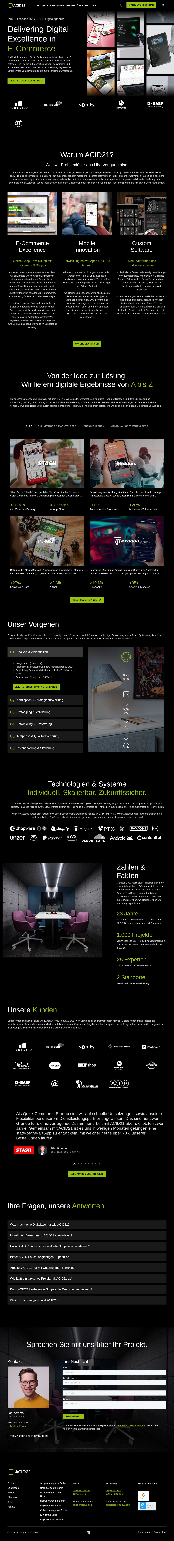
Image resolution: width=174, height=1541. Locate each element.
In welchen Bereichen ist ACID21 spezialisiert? (41, 1235)
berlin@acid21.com (82, 1505)
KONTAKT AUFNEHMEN (141, 5)
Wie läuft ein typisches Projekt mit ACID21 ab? (41, 1278)
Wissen (70, 5)
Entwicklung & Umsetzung (31, 724)
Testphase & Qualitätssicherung (34, 736)
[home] (16, 5)
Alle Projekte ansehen (87, 600)
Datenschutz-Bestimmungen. (130, 1425)
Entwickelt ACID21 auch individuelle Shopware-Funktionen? (50, 1246)
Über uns (82, 5)
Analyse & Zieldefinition (29, 652)
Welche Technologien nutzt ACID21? (34, 1300)
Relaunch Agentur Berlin (52, 1501)
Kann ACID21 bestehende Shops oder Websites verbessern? (51, 1289)
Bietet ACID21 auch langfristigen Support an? (40, 1257)
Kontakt (11, 1506)
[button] (74, 1163)
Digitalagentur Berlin (50, 1505)
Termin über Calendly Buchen (29, 1436)
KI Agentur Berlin (48, 1515)
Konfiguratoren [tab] (93, 426)
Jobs (93, 5)
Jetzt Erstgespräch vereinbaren (36, 687)
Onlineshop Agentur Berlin (53, 1510)
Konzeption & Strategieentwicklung (36, 700)
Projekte (42, 5)
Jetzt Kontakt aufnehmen (26, 81)
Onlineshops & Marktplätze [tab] (57, 426)
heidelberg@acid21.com (118, 1505)
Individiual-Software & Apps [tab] (129, 426)
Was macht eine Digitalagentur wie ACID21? (39, 1224)
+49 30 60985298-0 (18, 1422)
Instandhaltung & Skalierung (32, 748)
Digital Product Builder (51, 1519)
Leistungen (57, 5)
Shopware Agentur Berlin (53, 1483)
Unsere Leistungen (87, 344)
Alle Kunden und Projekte (87, 1174)
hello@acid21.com (17, 1426)
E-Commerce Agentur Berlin (51, 1494)
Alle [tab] (29, 426)
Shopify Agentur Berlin (51, 1488)
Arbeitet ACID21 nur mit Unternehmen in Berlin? (42, 1267)
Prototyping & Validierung (30, 712)
